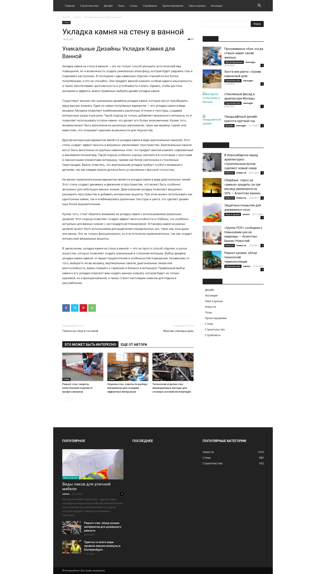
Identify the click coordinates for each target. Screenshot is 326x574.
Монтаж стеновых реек (178, 331)
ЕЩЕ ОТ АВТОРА (134, 344)
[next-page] (70, 399)
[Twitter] (74, 308)
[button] (259, 6)
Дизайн (108, 5)
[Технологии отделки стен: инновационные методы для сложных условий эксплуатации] (173, 367)
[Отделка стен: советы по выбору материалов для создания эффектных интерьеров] (127, 367)
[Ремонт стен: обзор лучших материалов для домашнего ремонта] (71, 527)
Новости (229, 172)
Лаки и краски (197, 5)
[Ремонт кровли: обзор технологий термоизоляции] (212, 260)
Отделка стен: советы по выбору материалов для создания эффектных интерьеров (127, 388)
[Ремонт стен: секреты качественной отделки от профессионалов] (82, 367)
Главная (70, 5)
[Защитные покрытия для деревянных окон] (212, 212)
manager (250, 62)
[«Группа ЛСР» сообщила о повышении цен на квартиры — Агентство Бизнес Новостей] (212, 235)
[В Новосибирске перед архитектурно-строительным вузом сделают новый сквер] (212, 162)
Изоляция (216, 5)
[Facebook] (66, 308)
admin (246, 214)
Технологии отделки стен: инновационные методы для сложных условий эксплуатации (171, 388)
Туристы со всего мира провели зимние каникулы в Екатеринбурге (102, 546)
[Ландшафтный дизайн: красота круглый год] (212, 123)
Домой (66, 17)
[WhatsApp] (92, 308)
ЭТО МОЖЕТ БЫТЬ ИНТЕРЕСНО (90, 344)
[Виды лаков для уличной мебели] (92, 464)
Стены (134, 5)
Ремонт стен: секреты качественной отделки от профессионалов (77, 388)
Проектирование (172, 5)
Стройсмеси (150, 5)
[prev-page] (64, 399)
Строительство (89, 5)
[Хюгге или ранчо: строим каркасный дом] (212, 78)
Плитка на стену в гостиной (80, 331)
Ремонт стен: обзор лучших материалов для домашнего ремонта (102, 527)
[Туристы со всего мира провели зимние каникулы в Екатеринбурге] (71, 546)
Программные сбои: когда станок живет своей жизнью (243, 53)
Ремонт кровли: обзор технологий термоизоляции (240, 257)
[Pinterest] (83, 308)
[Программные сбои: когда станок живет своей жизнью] (212, 56)
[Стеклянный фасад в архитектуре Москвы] (212, 101)
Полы (121, 5)
